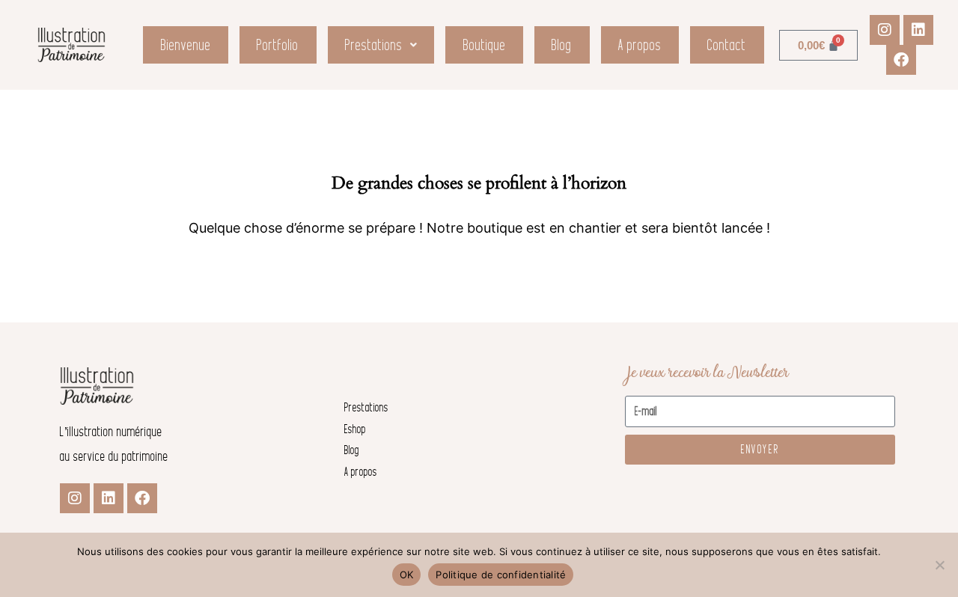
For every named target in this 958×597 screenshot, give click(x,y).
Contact (726, 45)
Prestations (374, 45)
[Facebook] (901, 60)
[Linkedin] (918, 30)
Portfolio (278, 45)
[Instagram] (885, 30)
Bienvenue (186, 45)
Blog (562, 45)
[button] (381, 45)
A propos (640, 45)
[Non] (939, 564)
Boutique (484, 45)
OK (407, 575)
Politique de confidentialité (501, 575)
